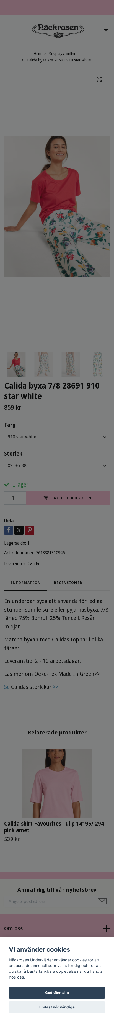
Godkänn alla (57, 992)
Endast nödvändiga (57, 1007)
